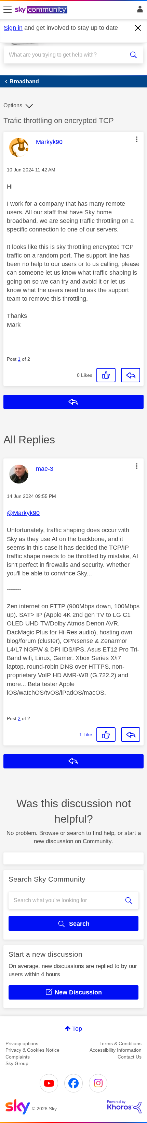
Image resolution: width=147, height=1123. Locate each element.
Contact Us (130, 1057)
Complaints (17, 1057)
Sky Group (16, 1063)
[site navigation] (7, 10)
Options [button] (12, 105)
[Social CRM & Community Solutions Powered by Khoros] (124, 1106)
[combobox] (67, 54)
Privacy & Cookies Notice (32, 1050)
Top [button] (77, 1028)
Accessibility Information (116, 1050)
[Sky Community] (42, 10)
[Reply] (130, 375)
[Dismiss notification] (138, 28)
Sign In (139, 11)
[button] (136, 139)
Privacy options (21, 1043)
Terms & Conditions (120, 1043)
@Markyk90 (23, 513)
